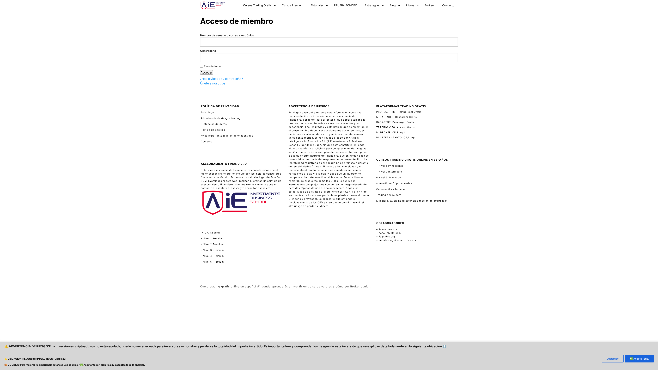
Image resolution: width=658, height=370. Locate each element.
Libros (410, 5)
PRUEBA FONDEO (345, 5)
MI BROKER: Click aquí (390, 132)
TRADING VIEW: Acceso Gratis (395, 127)
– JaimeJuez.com (387, 229)
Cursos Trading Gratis (257, 5)
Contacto (448, 5)
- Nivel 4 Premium (212, 255)
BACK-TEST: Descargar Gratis (395, 122)
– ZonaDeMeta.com (388, 232)
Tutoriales (317, 5)
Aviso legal (208, 112)
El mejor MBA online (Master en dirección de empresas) (411, 200)
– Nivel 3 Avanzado (388, 177)
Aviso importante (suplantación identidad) (227, 135)
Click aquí (60, 358)
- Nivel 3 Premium (212, 250)
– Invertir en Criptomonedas (394, 183)
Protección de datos (214, 123)
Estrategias (372, 5)
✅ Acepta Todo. (639, 358)
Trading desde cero (388, 194)
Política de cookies (213, 129)
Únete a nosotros (212, 83)
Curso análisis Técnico (390, 189)
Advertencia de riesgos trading (221, 118)
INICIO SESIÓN (210, 232)
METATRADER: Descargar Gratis (396, 116)
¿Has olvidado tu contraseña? (221, 79)
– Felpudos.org (385, 236)
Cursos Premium (292, 5)
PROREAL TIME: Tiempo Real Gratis (398, 111)
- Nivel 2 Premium (212, 244)
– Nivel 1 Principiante (389, 165)
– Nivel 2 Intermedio (389, 171)
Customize (613, 358)
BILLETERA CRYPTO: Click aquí (396, 137)
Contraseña (208, 50)
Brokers (430, 5)
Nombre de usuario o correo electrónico (227, 35)
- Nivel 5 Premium (212, 261)
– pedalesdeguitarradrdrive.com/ (397, 240)
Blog (393, 5)
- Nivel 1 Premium (212, 238)
